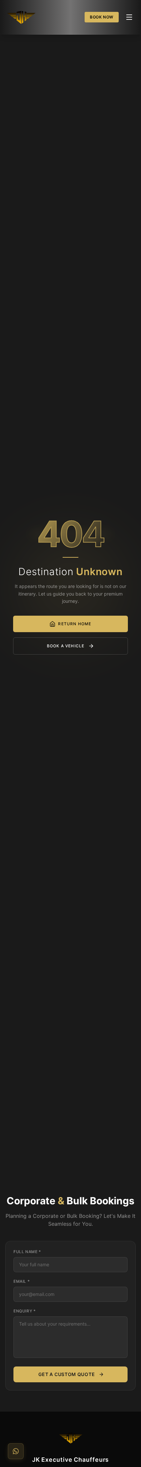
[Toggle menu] (129, 17)
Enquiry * (24, 1310)
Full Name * (27, 1251)
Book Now (101, 17)
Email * (21, 1281)
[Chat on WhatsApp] (16, 1451)
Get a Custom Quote (66, 1374)
